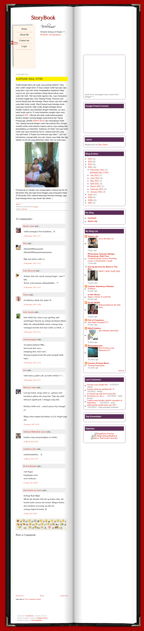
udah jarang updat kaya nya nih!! (101, 405)
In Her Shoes (94, 294)
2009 (90, 197)
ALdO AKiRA (94, 302)
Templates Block (42, 618)
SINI (26, 115)
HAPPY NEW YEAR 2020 (109, 271)
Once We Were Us (106, 239)
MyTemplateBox (36, 620)
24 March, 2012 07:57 (31, 459)
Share (18, 204)
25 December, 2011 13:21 (32, 287)
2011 (90, 167)
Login (24, 46)
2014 (90, 159)
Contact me (24, 40)
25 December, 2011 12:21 (32, 236)
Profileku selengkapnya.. (51, 34)
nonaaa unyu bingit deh (97, 384)
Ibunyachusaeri (95, 346)
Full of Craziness (96, 320)
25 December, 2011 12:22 (32, 263)
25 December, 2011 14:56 (32, 304)
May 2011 (94, 181)
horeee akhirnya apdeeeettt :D (100, 389)
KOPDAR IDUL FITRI (29, 78)
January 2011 (96, 192)
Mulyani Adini (29, 387)
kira (25, 370)
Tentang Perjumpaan (96, 365)
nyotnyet (92, 218)
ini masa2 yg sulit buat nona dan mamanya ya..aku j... (101, 394)
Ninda (26, 294)
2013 (90, 161)
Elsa (25, 243)
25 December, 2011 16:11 (32, 332)
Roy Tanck (103, 144)
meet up (24, 209)
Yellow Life (93, 236)
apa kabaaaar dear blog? (109, 331)
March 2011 (95, 186)
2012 (90, 164)
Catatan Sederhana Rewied (101, 286)
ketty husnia (28, 311)
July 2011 (94, 175)
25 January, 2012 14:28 (31, 424)
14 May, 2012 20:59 (30, 513)
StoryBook (43, 17)
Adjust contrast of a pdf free (99, 297)
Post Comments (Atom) (33, 599)
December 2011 (97, 170)
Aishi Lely (92, 221)
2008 (90, 200)
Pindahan (91, 289)
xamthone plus (29, 448)
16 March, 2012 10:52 (31, 441)
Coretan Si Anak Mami (98, 363)
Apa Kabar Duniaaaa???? (98, 322)
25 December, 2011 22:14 (32, 363)
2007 (90, 203)
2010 (90, 194)
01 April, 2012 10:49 (31, 483)
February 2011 (96, 189)
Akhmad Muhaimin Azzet (34, 431)
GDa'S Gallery (94, 328)
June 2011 (95, 178)
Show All (121, 370)
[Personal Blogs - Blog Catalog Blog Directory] (104, 436)
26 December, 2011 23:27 (32, 380)
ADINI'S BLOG (39, 121)
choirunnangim (30, 339)
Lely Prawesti (29, 270)
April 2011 (94, 183)
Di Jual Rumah (29, 466)
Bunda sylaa (28, 226)
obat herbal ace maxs (32, 490)
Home (24, 28)
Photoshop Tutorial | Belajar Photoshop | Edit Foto (101, 255)
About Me (24, 34)
